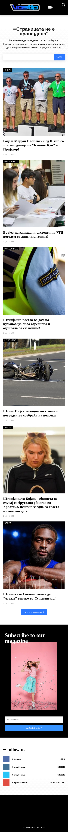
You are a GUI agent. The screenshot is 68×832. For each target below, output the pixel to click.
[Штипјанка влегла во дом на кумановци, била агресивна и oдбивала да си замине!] (34, 281)
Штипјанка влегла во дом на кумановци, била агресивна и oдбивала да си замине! (26, 324)
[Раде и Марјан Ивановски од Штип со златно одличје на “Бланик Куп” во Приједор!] (34, 102)
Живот (7, 427)
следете (61, 767)
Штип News (10, 340)
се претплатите (57, 782)
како (62, 759)
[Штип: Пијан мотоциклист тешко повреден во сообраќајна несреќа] (34, 372)
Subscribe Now (34, 728)
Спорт (7, 70)
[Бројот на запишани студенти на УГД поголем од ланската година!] (34, 193)
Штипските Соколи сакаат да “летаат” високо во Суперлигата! (29, 596)
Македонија (11, 161)
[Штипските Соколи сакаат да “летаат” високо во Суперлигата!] (34, 555)
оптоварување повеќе (33, 612)
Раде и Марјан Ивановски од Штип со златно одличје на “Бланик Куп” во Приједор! (33, 145)
